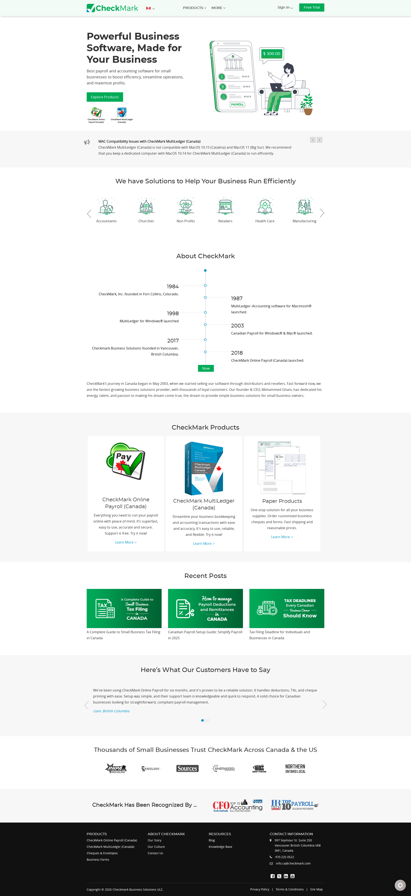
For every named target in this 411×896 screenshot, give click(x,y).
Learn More (124, 542)
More (217, 8)
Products (193, 8)
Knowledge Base (220, 847)
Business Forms (98, 859)
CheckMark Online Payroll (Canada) (112, 840)
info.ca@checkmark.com (293, 863)
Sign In (284, 7)
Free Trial (312, 7)
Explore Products (105, 97)
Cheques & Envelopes (102, 853)
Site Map (316, 889)
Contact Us (155, 853)
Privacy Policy (259, 889)
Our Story (154, 840)
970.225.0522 (284, 857)
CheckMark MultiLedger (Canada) (110, 847)
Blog (212, 840)
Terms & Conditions (290, 889)
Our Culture (156, 847)
